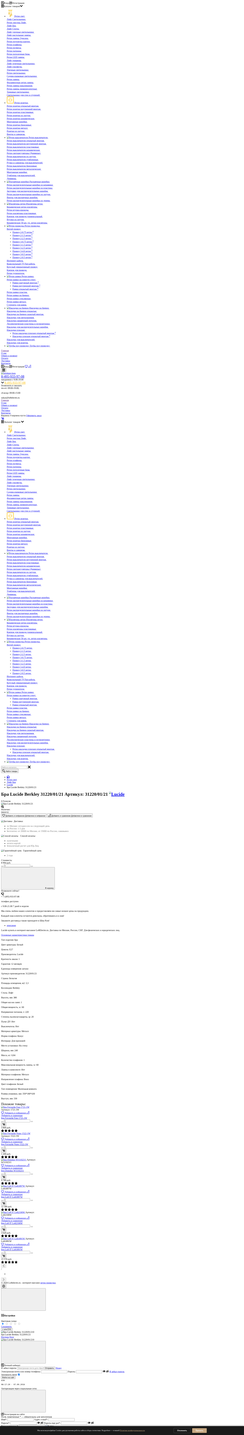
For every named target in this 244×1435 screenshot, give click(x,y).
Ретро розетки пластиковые (20, 112)
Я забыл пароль (116, 1371)
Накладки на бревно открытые (22, 311)
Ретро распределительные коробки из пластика (30, 188)
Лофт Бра (11, 25)
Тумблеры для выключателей (21, 175)
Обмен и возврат (9, 356)
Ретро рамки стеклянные (19, 298)
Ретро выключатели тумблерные (23, 159)
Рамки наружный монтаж (25, 283)
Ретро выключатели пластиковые (23, 147)
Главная (5, 350)
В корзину (49, 888)
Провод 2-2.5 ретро (22, 238)
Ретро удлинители (16, 273)
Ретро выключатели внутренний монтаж (27, 144)
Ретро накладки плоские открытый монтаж (34, 333)
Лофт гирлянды (14, 66)
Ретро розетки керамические (21, 118)
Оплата (4, 358)
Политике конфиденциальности (132, 1430)
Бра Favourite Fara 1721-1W (14, 1118)
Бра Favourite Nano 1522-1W (14, 1144)
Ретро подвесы (14, 48)
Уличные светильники (18, 70)
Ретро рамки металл (17, 301)
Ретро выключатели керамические (23, 150)
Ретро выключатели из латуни (21, 156)
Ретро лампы (13, 79)
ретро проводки (48, 1283)
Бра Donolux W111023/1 (12, 1170)
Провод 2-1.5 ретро (22, 235)
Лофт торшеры (14, 60)
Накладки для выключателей (21, 339)
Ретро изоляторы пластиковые (22, 213)
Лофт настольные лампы (19, 35)
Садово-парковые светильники (22, 76)
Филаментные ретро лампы (20, 82)
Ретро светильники (16, 73)
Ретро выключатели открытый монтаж (26, 140)
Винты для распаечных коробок (22, 197)
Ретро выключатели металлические (24, 169)
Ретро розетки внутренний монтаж (24, 109)
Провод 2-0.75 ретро (23, 232)
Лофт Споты (13, 29)
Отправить (49, 1368)
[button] (5, 1337)
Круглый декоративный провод (22, 267)
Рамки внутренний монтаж (26, 286)
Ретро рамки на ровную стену (21, 279)
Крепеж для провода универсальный (25, 216)
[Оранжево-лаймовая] (19, 1324)
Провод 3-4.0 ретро (22, 251)
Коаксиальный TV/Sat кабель (21, 264)
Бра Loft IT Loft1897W (12, 1197)
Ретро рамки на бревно (18, 295)
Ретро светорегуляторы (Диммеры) (24, 153)
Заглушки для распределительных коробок (27, 191)
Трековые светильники (18, 92)
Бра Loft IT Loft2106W (12, 1223)
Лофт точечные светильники (21, 63)
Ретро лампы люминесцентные (22, 89)
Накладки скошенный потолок (22, 320)
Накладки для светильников (20, 317)
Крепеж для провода (17, 270)
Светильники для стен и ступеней (23, 95)
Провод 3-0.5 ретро (22, 254)
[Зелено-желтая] (15, 1324)
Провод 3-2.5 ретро (22, 248)
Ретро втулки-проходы (18, 210)
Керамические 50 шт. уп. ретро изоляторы (27, 223)
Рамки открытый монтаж (25, 289)
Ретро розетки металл (17, 128)
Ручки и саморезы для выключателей (25, 162)
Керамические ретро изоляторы (22, 207)
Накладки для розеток (18, 342)
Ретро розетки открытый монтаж (23, 106)
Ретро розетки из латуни (19, 115)
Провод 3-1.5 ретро (22, 245)
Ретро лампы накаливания (20, 85)
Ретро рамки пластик (17, 292)
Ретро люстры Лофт (17, 22)
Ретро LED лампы (16, 57)
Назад (58, 1368)
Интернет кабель (15, 260)
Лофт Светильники (16, 19)
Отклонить (182, 1430)
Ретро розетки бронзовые (19, 125)
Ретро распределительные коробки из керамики (30, 185)
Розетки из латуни (16, 131)
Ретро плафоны (14, 44)
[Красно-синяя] (11, 1324)
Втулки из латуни (15, 219)
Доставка (5, 361)
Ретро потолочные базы (18, 54)
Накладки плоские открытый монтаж (31, 336)
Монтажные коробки (17, 121)
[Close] (23, 1299)
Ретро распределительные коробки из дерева (28, 200)
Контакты (6, 363)
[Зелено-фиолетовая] (7, 1324)
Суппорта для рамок (17, 305)
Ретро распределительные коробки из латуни (29, 194)
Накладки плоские (16, 330)
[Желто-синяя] (3, 1324)
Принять (199, 1430)
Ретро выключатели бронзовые (22, 166)
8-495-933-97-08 (12, 376)
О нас (4, 353)
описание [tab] (11, 925)
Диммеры (12, 178)
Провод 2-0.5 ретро (22, 257)
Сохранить (6, 1326)
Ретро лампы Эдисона (18, 38)
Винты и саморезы (16, 134)
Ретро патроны (14, 51)
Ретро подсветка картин (18, 41)
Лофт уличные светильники (20, 32)
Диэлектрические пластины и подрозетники (28, 324)
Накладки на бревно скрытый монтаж (25, 314)
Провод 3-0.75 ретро (23, 242)
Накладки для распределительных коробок (28, 327)
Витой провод (14, 229)
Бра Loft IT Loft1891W (12, 1249)
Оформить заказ (34, 415)
